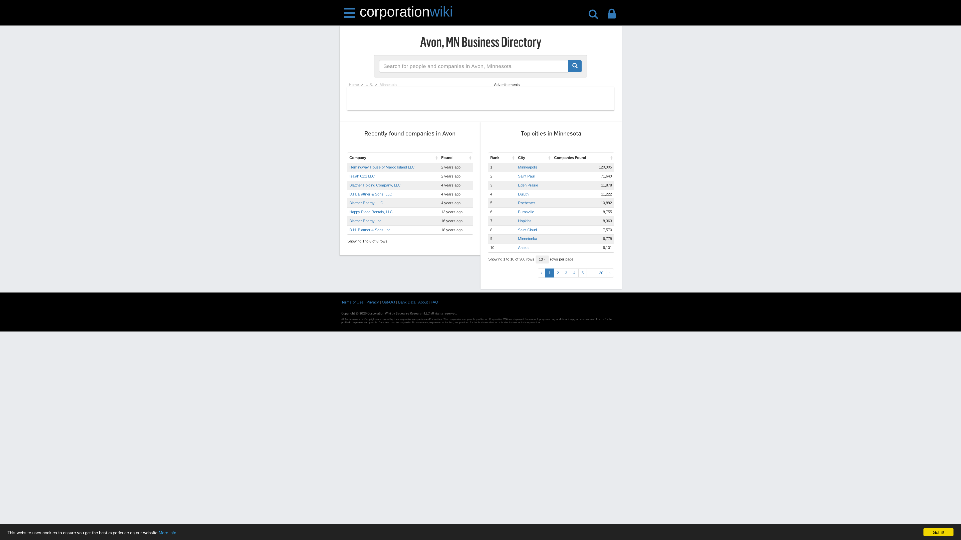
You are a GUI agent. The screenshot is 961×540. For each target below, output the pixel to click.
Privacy (372, 302)
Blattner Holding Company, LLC (375, 185)
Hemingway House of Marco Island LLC (382, 167)
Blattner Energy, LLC (366, 203)
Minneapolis (528, 167)
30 (601, 273)
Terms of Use (352, 302)
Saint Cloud (527, 230)
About (423, 302)
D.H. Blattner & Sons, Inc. (370, 230)
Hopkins (525, 221)
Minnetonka (527, 238)
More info (167, 532)
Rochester (526, 203)
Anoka (523, 248)
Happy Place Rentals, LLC (371, 212)
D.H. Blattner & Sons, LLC (370, 194)
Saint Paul (526, 176)
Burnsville (526, 212)
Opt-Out (388, 302)
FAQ (434, 302)
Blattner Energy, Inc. (365, 221)
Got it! (938, 532)
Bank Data (406, 302)
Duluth (523, 194)
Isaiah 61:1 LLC (362, 176)
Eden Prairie (528, 185)
